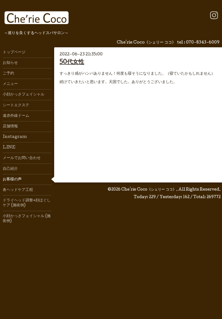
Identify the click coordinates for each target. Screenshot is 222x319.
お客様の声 (12, 179)
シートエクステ (16, 105)
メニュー (10, 84)
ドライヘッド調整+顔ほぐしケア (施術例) (27, 203)
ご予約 (8, 73)
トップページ (14, 52)
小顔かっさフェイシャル (23, 94)
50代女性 (72, 62)
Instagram (15, 137)
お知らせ (10, 63)
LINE (9, 147)
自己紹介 (10, 169)
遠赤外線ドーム (16, 116)
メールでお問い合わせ (22, 158)
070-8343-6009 (202, 43)
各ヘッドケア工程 (18, 190)
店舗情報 (10, 126)
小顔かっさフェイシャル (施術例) (27, 218)
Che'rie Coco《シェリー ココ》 (148, 190)
